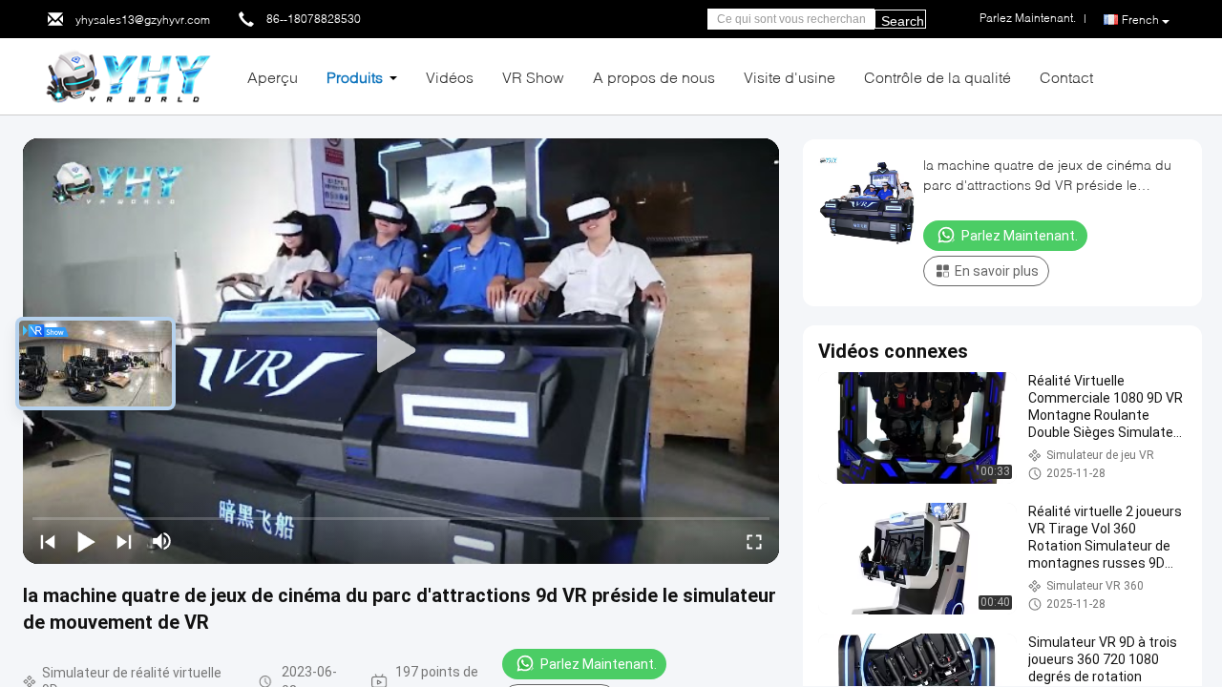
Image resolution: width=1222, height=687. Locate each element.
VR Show (533, 77)
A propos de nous (654, 77)
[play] (401, 351)
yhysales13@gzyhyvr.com (142, 19)
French (1140, 19)
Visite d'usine (789, 77)
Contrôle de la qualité (937, 77)
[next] (124, 541)
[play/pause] (86, 541)
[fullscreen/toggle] (754, 541)
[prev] (48, 541)
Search (902, 21)
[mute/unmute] (162, 541)
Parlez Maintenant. (598, 664)
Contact (1066, 77)
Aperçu (272, 77)
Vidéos (450, 77)
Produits (355, 77)
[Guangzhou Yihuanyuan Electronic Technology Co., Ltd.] (128, 75)
